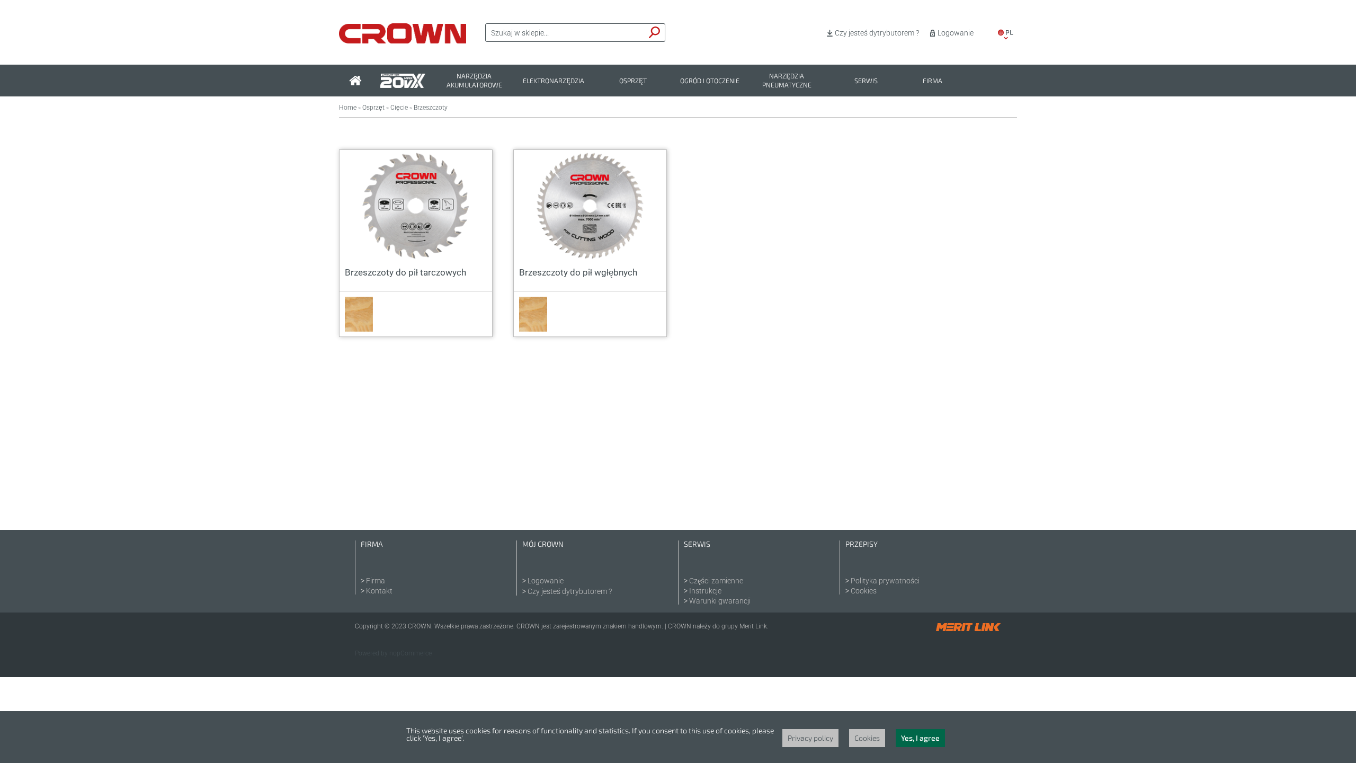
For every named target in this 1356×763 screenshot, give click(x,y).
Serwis (866, 81)
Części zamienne (716, 580)
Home (347, 107)
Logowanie (956, 33)
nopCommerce (410, 653)
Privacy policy (810, 737)
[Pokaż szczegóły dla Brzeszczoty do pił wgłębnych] (590, 206)
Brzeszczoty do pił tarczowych (405, 272)
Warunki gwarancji (720, 601)
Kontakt (379, 591)
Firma (932, 81)
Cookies (864, 591)
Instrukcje (705, 591)
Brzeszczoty (431, 107)
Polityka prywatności (885, 580)
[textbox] (565, 33)
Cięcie (399, 107)
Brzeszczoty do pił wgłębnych (578, 272)
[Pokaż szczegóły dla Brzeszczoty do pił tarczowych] (416, 206)
